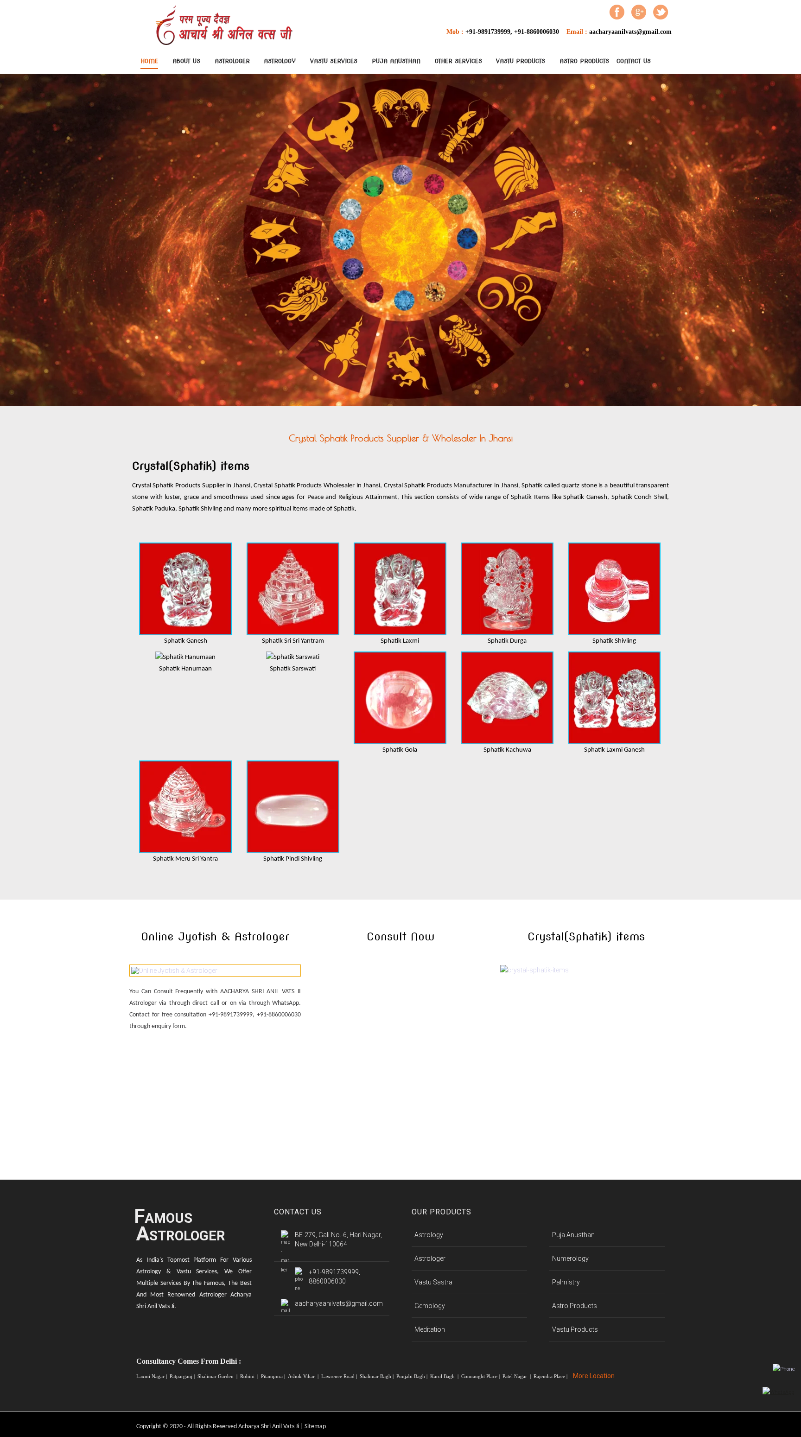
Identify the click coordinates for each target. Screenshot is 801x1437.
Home (149, 60)
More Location (594, 1376)
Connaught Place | (481, 1376)
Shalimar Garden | (218, 1376)
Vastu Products (520, 60)
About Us (186, 60)
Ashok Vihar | (304, 1376)
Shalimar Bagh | (377, 1376)
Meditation (429, 1329)
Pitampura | (273, 1376)
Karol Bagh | (445, 1376)
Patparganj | (183, 1376)
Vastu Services (333, 60)
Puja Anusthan (396, 60)
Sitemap (315, 1426)
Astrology (280, 60)
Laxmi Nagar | (152, 1376)
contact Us (634, 60)
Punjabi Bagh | (412, 1376)
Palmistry (566, 1282)
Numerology (570, 1258)
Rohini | (250, 1376)
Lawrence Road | (339, 1376)
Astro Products (584, 60)
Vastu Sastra (433, 1282)
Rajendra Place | (551, 1376)
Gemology (429, 1305)
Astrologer (232, 60)
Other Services (458, 60)
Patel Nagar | (517, 1376)
